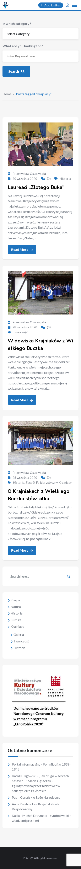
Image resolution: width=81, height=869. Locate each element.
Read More (20, 249)
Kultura (16, 620)
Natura (16, 607)
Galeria (19, 634)
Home (6, 94)
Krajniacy (17, 626)
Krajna (15, 600)
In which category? (16, 23)
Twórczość (20, 332)
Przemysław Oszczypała (29, 173)
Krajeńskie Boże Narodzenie (40, 797)
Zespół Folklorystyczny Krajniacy (49, 482)
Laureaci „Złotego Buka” (36, 187)
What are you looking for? (22, 46)
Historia (65, 178)
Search (14, 71)
